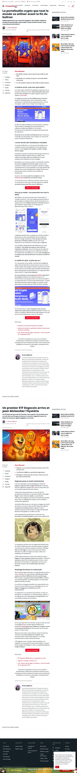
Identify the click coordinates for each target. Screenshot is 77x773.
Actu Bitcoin (27, 5)
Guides (42, 743)
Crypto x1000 (43, 758)
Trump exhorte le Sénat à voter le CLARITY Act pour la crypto (68, 36)
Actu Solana (6, 751)
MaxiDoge (21, 574)
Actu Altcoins (35, 5)
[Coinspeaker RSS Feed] (74, 1)
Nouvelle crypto (44, 749)
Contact (67, 746)
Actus (4, 743)
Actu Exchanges (44, 5)
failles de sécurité (20, 177)
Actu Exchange (6, 759)
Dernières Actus (59, 12)
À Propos (67, 749)
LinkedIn (7, 90)
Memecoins (43, 746)
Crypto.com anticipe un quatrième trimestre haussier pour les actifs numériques (34, 329)
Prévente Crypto (44, 761)
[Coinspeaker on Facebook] (62, 1)
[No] (73, 753)
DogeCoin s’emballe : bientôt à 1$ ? (27, 660)
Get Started (66, 770)
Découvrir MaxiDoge (32, 650)
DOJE (32, 487)
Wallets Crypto (19, 749)
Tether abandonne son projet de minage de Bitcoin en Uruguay (67, 26)
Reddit (7, 87)
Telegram (7, 85)
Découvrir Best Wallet (32, 188)
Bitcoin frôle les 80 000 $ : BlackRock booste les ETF (68, 18)
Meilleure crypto (44, 751)
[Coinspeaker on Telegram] (68, 1)
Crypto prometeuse (43, 755)
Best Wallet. (24, 95)
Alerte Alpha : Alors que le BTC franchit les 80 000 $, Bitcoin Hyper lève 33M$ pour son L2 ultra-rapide (67, 47)
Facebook (7, 77)
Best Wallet (38, 275)
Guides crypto (19, 746)
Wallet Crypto (61, 5)
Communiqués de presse (32, 751)
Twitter (7, 79)
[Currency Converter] (73, 6)
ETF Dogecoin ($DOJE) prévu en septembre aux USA (31, 658)
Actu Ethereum (7, 749)
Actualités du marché (26, 350)
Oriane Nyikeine (12, 27)
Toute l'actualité (18, 5)
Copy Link (7, 93)
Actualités (17, 350)
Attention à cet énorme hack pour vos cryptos (30, 325)
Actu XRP (5, 754)
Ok (57, 766)
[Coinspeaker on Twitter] (65, 1)
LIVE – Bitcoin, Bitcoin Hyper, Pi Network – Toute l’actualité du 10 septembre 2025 (34, 333)
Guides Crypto (53, 5)
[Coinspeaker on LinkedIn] (71, 1)
